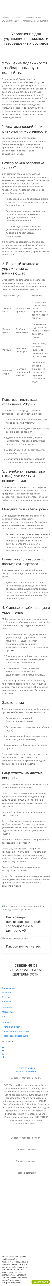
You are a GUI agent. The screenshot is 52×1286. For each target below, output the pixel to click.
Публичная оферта (12, 1026)
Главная (5, 17)
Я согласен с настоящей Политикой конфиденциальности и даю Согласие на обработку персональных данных (25, 1211)
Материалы (8, 1012)
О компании (8, 988)
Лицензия (7, 1001)
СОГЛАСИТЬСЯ (41, 1282)
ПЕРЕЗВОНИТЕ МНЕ (26, 1242)
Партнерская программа (15, 1035)
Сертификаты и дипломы (15, 1031)
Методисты (8, 992)
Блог (18, 17)
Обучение (7, 1007)
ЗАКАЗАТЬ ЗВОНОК (26, 1071)
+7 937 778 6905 (26, 1068)
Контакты (7, 1022)
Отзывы (6, 997)
